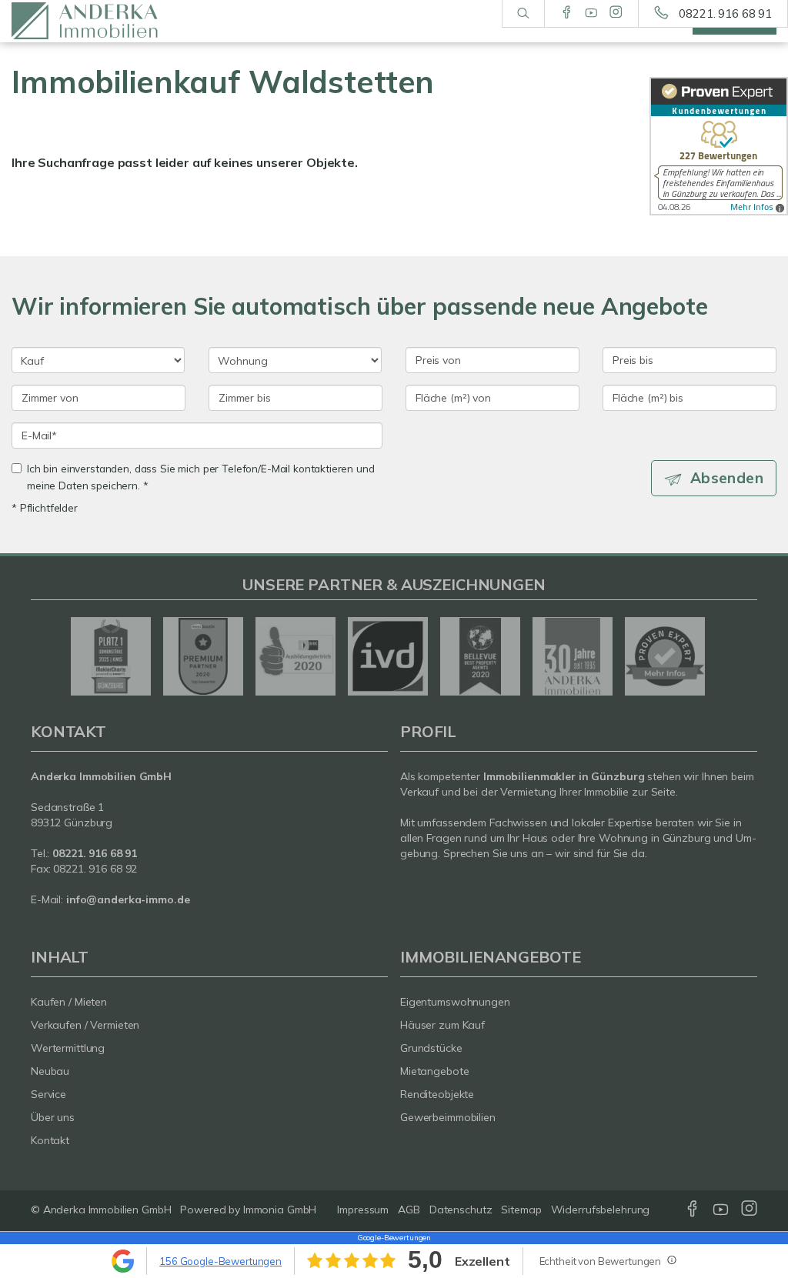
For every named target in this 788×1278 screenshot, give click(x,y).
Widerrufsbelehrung (600, 1209)
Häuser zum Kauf (442, 1025)
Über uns (53, 1117)
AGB (409, 1209)
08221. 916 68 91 (725, 13)
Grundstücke (431, 1048)
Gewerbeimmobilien (448, 1117)
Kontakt (50, 1140)
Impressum (363, 1209)
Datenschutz (460, 1209)
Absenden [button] (726, 478)
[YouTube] (591, 13)
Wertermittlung (68, 1048)
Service (48, 1094)
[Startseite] (98, 21)
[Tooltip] (671, 1260)
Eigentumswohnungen (455, 1002)
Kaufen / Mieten (69, 1002)
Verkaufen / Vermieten (85, 1025)
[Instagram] (616, 13)
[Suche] (523, 14)
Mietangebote (434, 1071)
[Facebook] (566, 13)
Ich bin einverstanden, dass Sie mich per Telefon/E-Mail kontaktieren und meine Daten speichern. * (201, 477)
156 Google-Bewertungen (220, 1261)
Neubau (50, 1071)
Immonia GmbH (280, 1209)
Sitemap (521, 1209)
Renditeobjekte (437, 1094)
